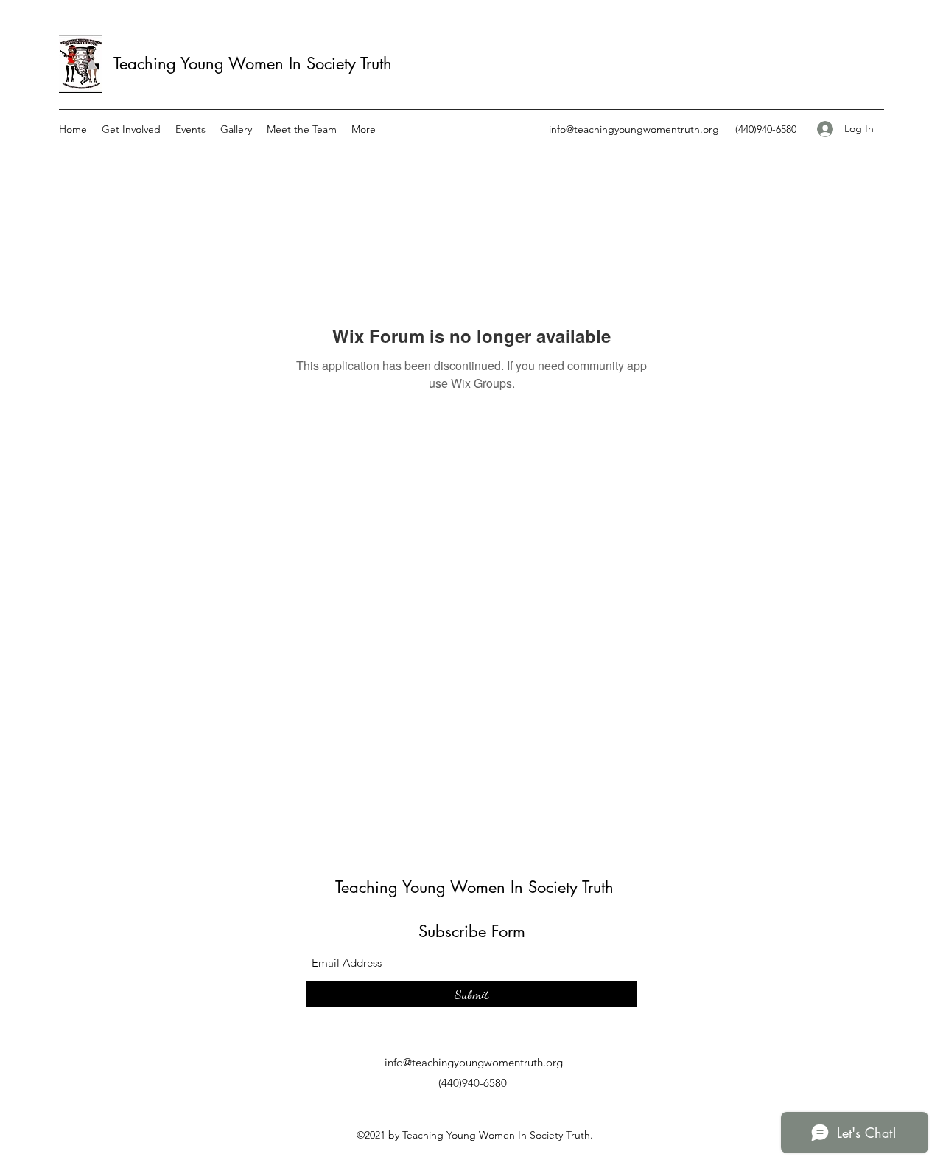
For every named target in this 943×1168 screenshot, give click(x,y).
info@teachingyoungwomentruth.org (634, 129)
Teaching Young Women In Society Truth (252, 63)
